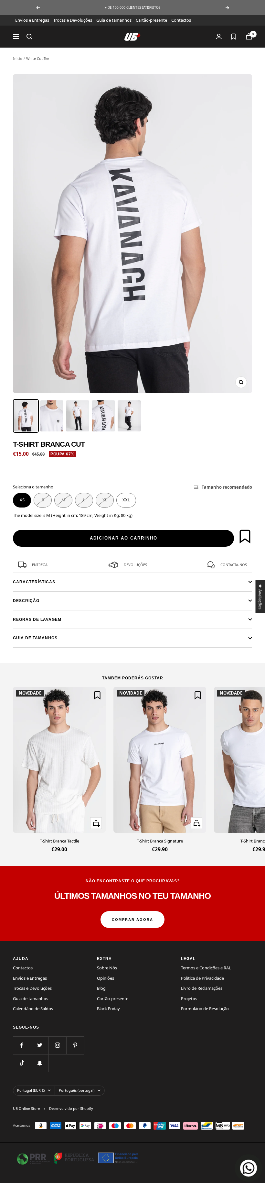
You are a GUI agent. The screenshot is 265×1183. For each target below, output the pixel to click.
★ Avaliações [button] (260, 596)
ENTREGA (40, 564)
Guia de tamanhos (114, 20)
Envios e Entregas (32, 20)
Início (17, 58)
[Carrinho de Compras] (249, 36)
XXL (126, 500)
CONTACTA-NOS (233, 564)
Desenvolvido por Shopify (71, 1108)
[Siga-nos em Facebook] (22, 1045)
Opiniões (105, 978)
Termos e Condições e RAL (206, 968)
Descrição (26, 600)
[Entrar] (219, 36)
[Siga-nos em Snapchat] (39, 1063)
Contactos (181, 20)
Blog (101, 988)
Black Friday (108, 1008)
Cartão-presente (151, 20)
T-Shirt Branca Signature (160, 841)
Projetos (189, 998)
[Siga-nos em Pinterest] (75, 1045)
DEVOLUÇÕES (135, 564)
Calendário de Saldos (33, 1008)
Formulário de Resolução (205, 1008)
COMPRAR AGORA (132, 919)
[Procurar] (29, 36)
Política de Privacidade (202, 978)
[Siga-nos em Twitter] (39, 1045)
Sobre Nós (107, 968)
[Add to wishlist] (245, 536)
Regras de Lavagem (37, 619)
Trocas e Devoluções (72, 20)
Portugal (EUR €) (31, 1090)
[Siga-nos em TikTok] (22, 1063)
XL (104, 500)
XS (22, 500)
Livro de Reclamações (201, 988)
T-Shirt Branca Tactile (59, 841)
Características (34, 582)
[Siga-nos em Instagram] (57, 1045)
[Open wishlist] (233, 36)
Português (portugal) (76, 1090)
